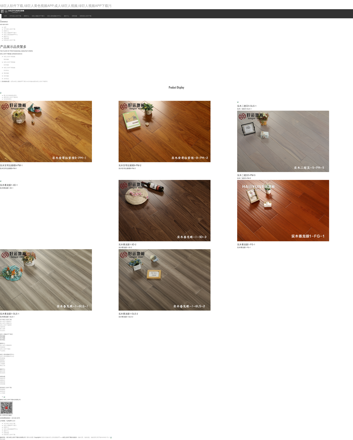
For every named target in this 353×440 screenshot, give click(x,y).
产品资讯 (2, 351)
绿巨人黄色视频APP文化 (7, 356)
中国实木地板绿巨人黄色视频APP (50, 437)
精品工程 (2, 365)
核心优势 (2, 329)
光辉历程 (2, 327)
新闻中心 (26, 16)
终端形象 (2, 358)
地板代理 (80, 437)
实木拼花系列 (7, 99)
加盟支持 (2, 378)
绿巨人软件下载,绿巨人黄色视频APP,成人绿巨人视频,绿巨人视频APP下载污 (56, 5)
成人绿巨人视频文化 (6, 323)
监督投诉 (2, 391)
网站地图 (30, 437)
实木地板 (30, 81)
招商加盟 (74, 16)
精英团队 (2, 362)
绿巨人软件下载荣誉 (6, 325)
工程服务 (2, 363)
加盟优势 (2, 382)
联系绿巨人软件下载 (85, 16)
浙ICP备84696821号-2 (102, 437)
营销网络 (2, 389)
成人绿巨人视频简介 (6, 321)
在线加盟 (2, 384)
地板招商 (93, 437)
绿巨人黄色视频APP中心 (54, 16)
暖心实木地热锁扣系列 (10, 95)
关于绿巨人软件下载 (15, 16)
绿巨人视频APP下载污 (38, 16)
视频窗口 (2, 360)
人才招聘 (2, 393)
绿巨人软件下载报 (5, 349)
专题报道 (2, 347)
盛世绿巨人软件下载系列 (40, 81)
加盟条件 (2, 380)
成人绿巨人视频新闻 (6, 345)
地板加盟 (87, 437)
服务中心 (66, 16)
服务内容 (2, 371)
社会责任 (2, 330)
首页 (5, 16)
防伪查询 (2, 373)
